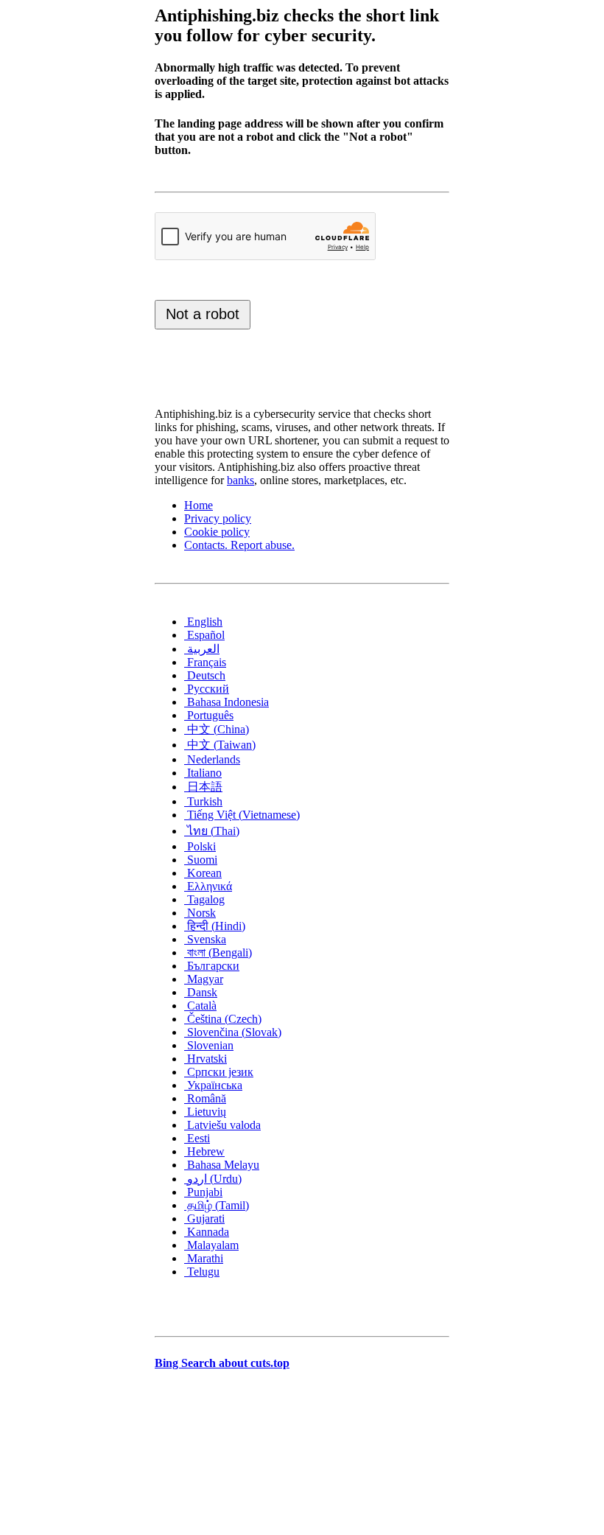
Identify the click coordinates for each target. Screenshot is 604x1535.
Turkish (203, 801)
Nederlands (212, 759)
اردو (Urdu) (213, 1178)
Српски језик (218, 1072)
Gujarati (204, 1218)
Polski (200, 846)
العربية (202, 649)
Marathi (203, 1258)
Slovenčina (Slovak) (232, 1032)
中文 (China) (216, 729)
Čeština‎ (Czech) (222, 1019)
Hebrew (204, 1151)
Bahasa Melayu (221, 1164)
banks (240, 480)
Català (200, 1005)
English (203, 621)
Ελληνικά (208, 886)
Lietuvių (205, 1111)
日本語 (203, 786)
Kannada (206, 1231)
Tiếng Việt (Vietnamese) (242, 814)
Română (205, 1098)
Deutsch (204, 675)
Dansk (200, 992)
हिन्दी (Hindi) (214, 926)
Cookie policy (217, 531)
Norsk (200, 912)
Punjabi (203, 1192)
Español (204, 635)
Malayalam (211, 1245)
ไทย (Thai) (211, 831)
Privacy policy (217, 518)
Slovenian (208, 1045)
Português (208, 715)
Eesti (197, 1138)
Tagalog (204, 899)
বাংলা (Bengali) (218, 952)
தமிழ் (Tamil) (216, 1205)
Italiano (203, 772)
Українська (213, 1085)
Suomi (200, 859)
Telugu (202, 1271)
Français (205, 662)
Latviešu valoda (222, 1125)
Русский (206, 688)
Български (211, 965)
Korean (203, 873)
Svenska (205, 939)
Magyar (203, 979)
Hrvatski (205, 1058)
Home (198, 505)
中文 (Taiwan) (220, 744)
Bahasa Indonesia (226, 702)
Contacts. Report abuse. (239, 545)
